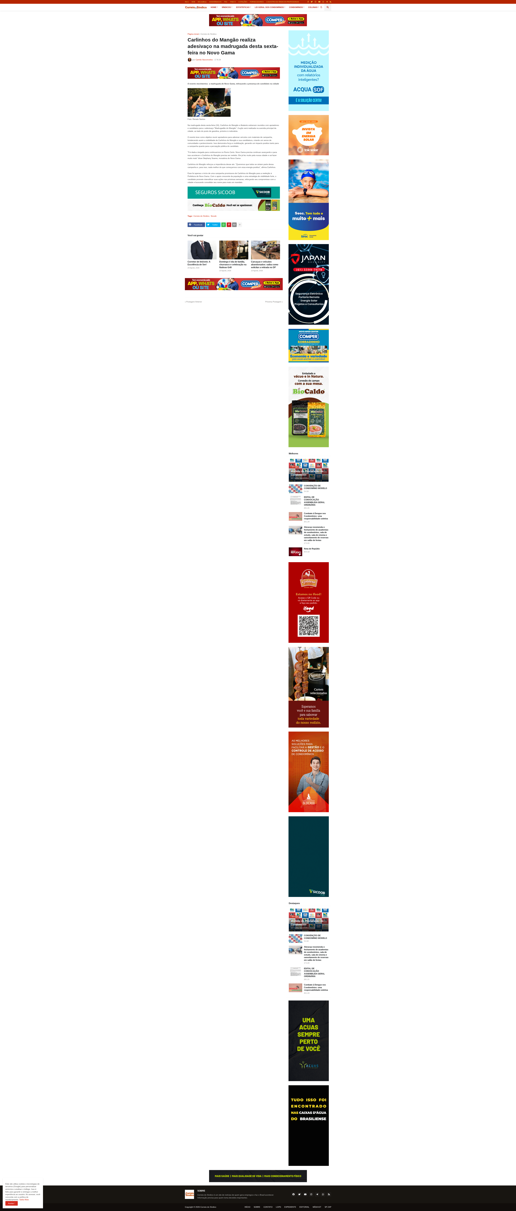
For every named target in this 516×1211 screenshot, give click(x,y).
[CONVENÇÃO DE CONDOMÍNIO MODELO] (295, 488)
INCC (187, 2)
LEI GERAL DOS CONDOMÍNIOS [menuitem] (269, 7)
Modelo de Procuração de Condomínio (307, 473)
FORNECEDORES (257, 2)
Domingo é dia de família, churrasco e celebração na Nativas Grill (232, 265)
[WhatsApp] (223, 224)
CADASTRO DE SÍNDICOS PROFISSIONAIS (282, 2)
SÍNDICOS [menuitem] (226, 7)
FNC (225, 2)
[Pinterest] (229, 224)
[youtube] (319, 2)
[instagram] (315, 2)
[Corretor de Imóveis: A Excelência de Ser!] (202, 250)
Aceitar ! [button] (11, 1203)
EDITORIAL (304, 1207)
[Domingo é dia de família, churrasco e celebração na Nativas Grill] (233, 250)
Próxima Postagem (273, 302)
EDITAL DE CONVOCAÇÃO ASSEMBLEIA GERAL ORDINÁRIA (314, 501)
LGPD (278, 1207)
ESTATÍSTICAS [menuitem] (242, 7)
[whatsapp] (323, 2)
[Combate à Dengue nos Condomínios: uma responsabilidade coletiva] (295, 516)
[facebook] (293, 1194)
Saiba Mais (24, 1200)
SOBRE (257, 1207)
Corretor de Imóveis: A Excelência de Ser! (199, 263)
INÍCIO (247, 1207)
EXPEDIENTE (290, 1207)
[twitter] (312, 2)
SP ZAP (328, 1207)
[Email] (234, 224)
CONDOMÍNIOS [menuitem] (296, 7)
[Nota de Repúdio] (295, 551)
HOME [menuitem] (213, 7)
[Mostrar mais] (239, 224)
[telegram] (327, 2)
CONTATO (268, 1207)
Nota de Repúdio (312, 549)
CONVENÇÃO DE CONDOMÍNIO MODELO (315, 487)
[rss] (330, 2)
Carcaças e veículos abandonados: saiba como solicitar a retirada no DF (264, 265)
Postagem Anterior (194, 302)
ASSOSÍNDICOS (215, 2)
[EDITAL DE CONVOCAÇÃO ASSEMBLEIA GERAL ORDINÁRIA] (295, 500)
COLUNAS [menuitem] (312, 7)
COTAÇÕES (242, 2)
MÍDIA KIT (317, 1207)
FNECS (233, 2)
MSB (193, 2)
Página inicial (193, 34)
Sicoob (213, 216)
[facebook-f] (308, 2)
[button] (321, 7)
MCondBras (202, 2)
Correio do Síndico (208, 34)
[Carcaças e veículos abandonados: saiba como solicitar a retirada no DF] (265, 250)
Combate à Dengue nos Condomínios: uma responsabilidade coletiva (316, 516)
